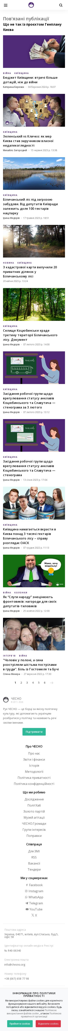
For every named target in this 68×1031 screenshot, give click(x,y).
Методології (34, 772)
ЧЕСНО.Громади (34, 823)
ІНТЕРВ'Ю (9, 655)
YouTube (35, 909)
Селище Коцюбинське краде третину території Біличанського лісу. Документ (30, 335)
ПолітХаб (34, 805)
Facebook (35, 885)
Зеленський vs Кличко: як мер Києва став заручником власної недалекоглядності (28, 141)
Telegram (35, 903)
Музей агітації (34, 817)
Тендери (34, 869)
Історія (34, 765)
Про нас (34, 753)
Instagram (35, 891)
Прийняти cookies (20, 1023)
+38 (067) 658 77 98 (16, 978)
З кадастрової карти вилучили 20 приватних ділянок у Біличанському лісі (30, 271)
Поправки (34, 836)
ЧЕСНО (16, 698)
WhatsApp (35, 897)
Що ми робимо (34, 792)
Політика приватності (34, 778)
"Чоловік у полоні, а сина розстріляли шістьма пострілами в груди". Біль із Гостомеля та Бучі (31, 664)
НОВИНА (8, 262)
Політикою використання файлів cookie (32, 1012)
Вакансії (34, 863)
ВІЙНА (7, 73)
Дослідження (34, 799)
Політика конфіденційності (34, 784)
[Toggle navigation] (5, 5)
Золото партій (34, 811)
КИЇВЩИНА (21, 73)
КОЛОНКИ (20, 592)
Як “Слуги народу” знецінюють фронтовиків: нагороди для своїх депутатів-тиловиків (30, 601)
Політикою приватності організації (41, 1015)
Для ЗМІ (34, 851)
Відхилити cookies (48, 1023)
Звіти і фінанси (34, 759)
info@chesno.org (14, 964)
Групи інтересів (34, 830)
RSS (34, 857)
